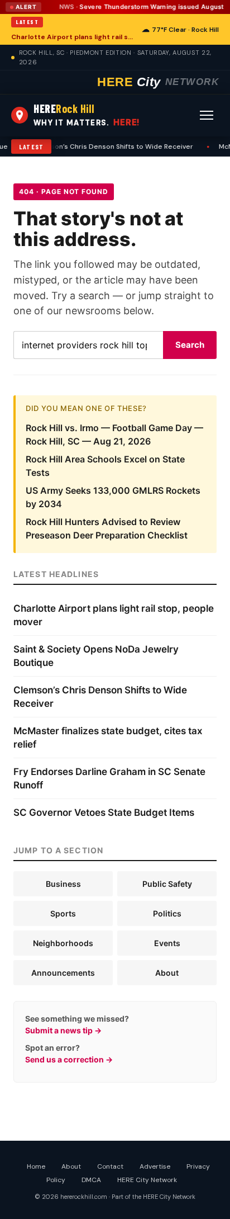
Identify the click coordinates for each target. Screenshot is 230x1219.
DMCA (91, 1179)
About (167, 972)
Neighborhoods (63, 943)
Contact (110, 1166)
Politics (167, 913)
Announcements (63, 972)
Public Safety (167, 884)
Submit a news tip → (63, 1030)
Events (167, 943)
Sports (63, 913)
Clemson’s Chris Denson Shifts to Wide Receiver (109, 146)
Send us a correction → (69, 1059)
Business (63, 884)
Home (36, 1166)
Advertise (155, 1166)
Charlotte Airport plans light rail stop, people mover (73, 36)
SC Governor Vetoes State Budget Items (103, 812)
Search (189, 344)
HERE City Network (147, 1179)
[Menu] (206, 115)
